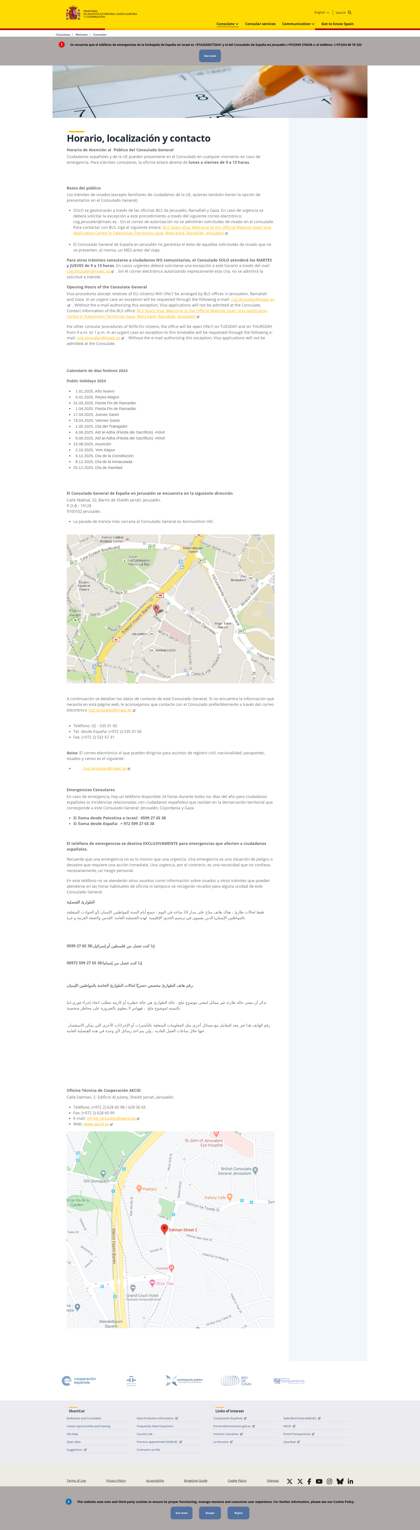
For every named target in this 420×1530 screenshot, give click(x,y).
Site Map (72, 1434)
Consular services (260, 23)
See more (210, 56)
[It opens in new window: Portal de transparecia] (288, 1381)
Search (341, 12)
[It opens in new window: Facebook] (309, 1481)
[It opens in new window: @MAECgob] (290, 1481)
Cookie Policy (237, 1480)
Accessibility (155, 1480)
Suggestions (75, 1450)
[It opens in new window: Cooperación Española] (78, 1381)
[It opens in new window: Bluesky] (340, 1481)
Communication (297, 23)
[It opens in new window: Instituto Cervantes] (131, 1381)
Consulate (226, 23)
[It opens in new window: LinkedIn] (350, 1481)
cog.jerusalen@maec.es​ (88, 271)
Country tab (144, 1434)
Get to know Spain (338, 23)
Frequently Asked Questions (155, 1426)
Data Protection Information (155, 1418)
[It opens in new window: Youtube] (319, 1481)
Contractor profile (148, 1450)
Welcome (82, 35)
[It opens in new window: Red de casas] (236, 1381)
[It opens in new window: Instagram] (329, 1481)
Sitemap (273, 1480)
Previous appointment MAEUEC (157, 1442)
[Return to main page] (103, 12)
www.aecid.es (96, 1124)
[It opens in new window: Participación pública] (183, 1381)
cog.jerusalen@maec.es (99, 337)
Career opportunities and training (88, 1426)
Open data (73, 1442)
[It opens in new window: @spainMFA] (300, 1481)
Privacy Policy (116, 1480)
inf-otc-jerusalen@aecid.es (111, 1118)
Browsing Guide (195, 1480)
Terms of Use (76, 1480)
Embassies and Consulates (84, 1418)
